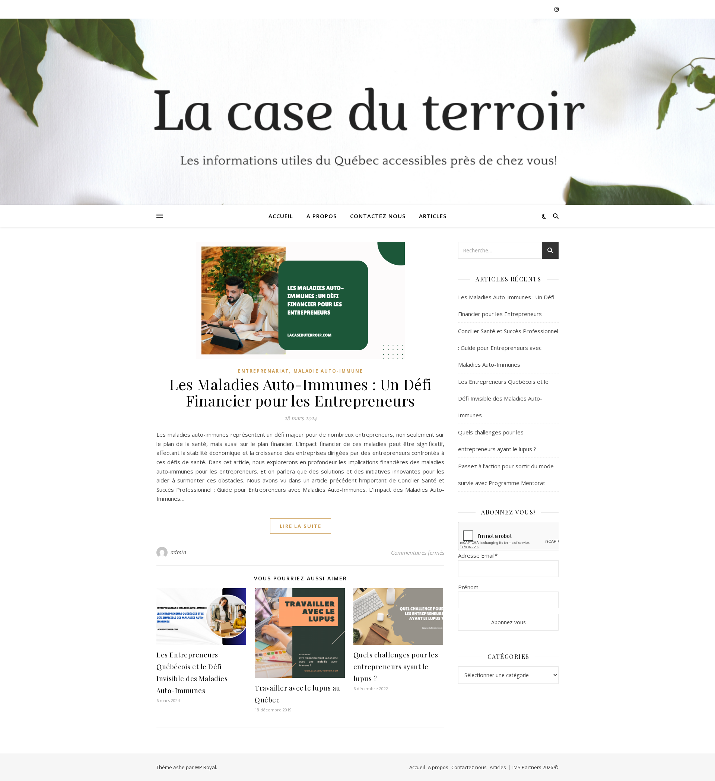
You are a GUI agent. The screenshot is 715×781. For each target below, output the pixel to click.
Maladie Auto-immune (328, 371)
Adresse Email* (478, 555)
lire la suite (300, 526)
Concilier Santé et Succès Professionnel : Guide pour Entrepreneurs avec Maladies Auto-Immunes (508, 347)
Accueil (280, 216)
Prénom (468, 587)
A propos (321, 216)
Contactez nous (378, 216)
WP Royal (205, 767)
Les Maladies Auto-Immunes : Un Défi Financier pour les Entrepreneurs (300, 392)
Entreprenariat (263, 371)
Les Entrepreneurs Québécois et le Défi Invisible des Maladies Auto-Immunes (503, 398)
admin (179, 552)
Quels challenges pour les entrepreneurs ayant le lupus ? (395, 666)
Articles (433, 216)
